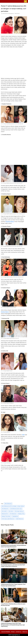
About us (24, 631)
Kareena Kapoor (5, 311)
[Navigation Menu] (25, 1)
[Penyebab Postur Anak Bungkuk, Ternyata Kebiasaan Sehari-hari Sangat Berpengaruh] (14, 536)
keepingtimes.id (16, 634)
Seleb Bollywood (19, 518)
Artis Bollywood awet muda (16, 508)
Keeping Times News (6, 516)
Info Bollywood (13, 513)
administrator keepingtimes (8, 13)
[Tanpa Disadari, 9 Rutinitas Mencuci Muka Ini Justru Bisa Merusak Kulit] (14, 595)
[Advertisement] (14, 63)
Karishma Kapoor (10, 221)
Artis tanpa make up (19, 511)
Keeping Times (21, 513)
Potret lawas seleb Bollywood (8, 518)
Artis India (11, 511)
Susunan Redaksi (5, 631)
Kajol (23, 434)
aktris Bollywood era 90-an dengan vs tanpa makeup (13, 506)
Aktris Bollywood (8, 503)
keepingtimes (15, 516)
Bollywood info (5, 513)
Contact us (18, 631)
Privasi (13, 631)
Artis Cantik (4, 511)
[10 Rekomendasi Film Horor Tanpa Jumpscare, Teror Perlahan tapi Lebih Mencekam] (14, 575)
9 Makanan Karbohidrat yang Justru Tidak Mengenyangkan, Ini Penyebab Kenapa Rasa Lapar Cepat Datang (13, 625)
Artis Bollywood (5, 508)
